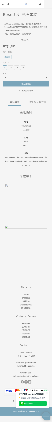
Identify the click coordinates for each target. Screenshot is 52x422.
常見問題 (26, 333)
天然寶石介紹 (26, 304)
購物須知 (26, 323)
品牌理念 (26, 294)
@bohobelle (30, 362)
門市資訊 (26, 297)
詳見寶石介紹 (26, 165)
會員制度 (26, 301)
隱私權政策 (26, 308)
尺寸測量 (26, 326)
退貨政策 (26, 330)
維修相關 (26, 337)
